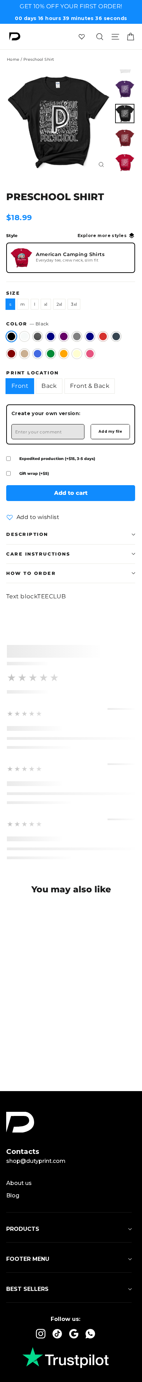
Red (103, 336)
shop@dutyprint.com (35, 1161)
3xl (74, 304)
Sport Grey (77, 336)
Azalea (90, 354)
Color (27, 323)
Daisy (77, 354)
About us (19, 1183)
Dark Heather (37, 336)
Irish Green (50, 354)
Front (19, 385)
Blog (12, 1195)
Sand (24, 354)
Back (49, 385)
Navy (90, 336)
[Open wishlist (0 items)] (81, 36)
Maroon (11, 354)
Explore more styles (102, 235)
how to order (31, 573)
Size (13, 293)
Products (22, 1229)
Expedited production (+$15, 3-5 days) (57, 458)
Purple (64, 336)
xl (46, 304)
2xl (59, 304)
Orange (64, 354)
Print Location (32, 372)
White (24, 336)
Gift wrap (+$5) (34, 473)
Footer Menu (27, 1259)
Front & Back (89, 385)
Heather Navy (50, 336)
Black (11, 336)
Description (27, 534)
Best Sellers (27, 1289)
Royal (37, 354)
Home (13, 59)
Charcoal (116, 336)
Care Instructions (38, 554)
